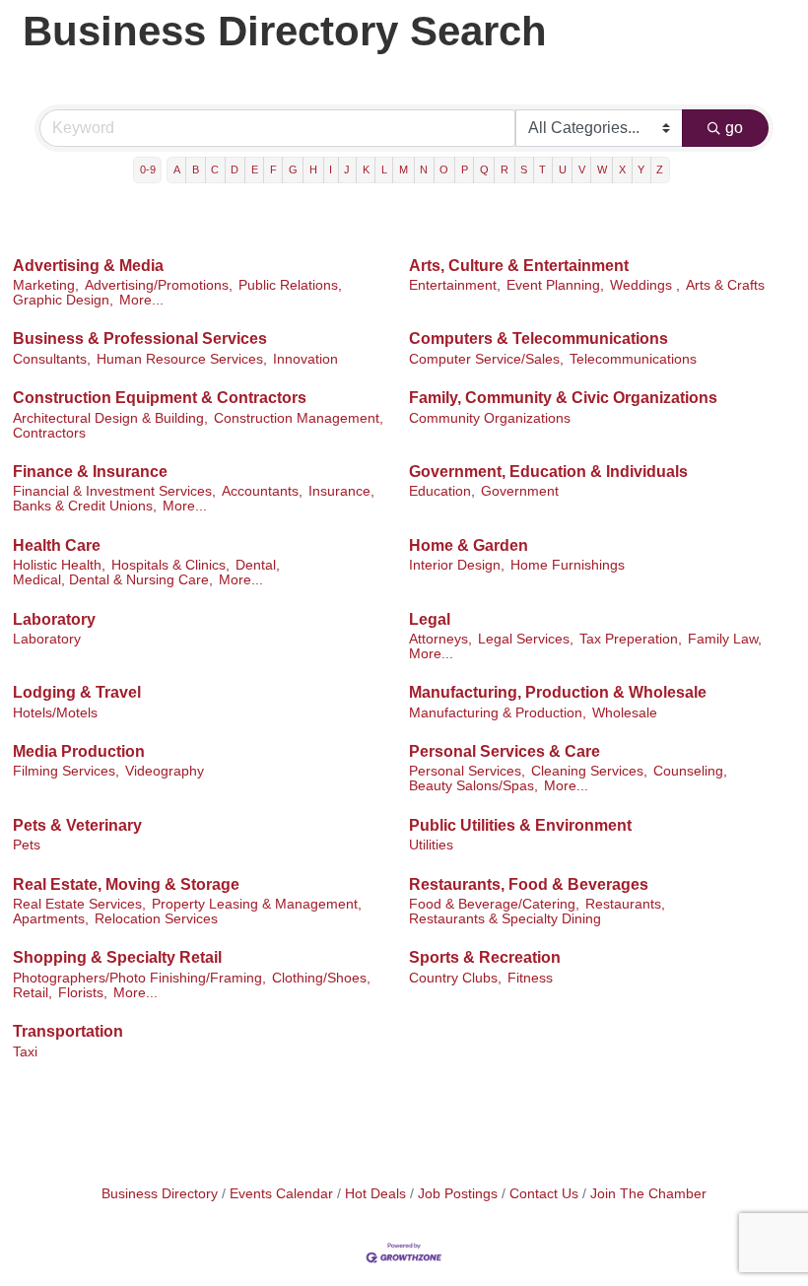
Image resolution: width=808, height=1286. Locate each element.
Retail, (32, 992)
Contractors (49, 433)
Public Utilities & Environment (520, 825)
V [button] (581, 169)
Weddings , (645, 285)
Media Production (79, 751)
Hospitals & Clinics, (170, 565)
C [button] (215, 169)
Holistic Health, (59, 565)
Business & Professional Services (140, 338)
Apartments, (51, 919)
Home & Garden (468, 545)
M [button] (403, 169)
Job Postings (458, 1193)
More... (141, 300)
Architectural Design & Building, (110, 418)
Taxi (25, 1052)
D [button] (234, 169)
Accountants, (262, 491)
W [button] (602, 169)
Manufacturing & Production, (497, 713)
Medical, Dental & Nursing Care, (113, 580)
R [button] (504, 169)
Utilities (431, 845)
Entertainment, (455, 285)
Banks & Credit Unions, (85, 506)
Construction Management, (298, 418)
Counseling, (690, 771)
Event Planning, (555, 285)
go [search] (734, 127)
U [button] (563, 169)
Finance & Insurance (90, 471)
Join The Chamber (648, 1193)
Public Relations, (290, 285)
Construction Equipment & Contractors (159, 397)
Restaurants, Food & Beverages (528, 884)
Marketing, (46, 285)
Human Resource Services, (182, 359)
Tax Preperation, (630, 639)
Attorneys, (440, 639)
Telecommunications (633, 359)
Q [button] (484, 169)
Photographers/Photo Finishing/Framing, (139, 978)
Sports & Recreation (485, 957)
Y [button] (641, 169)
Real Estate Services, (79, 904)
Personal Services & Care (504, 751)
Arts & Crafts (725, 285)
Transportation (68, 1031)
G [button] (293, 169)
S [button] (523, 169)
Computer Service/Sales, (486, 359)
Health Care (57, 545)
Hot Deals (375, 1193)
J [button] (347, 169)
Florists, (82, 992)
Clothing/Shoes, (321, 978)
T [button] (542, 169)
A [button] (176, 169)
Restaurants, (625, 904)
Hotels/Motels (55, 713)
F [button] (273, 169)
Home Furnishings (567, 565)
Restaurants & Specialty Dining (505, 919)
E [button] (254, 169)
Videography (164, 771)
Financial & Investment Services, (114, 491)
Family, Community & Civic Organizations (563, 397)
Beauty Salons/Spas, (473, 785)
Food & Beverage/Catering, (494, 904)
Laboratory (54, 619)
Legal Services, (525, 639)
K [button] (366, 169)
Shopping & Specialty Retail (117, 957)
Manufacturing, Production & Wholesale (558, 692)
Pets (26, 845)
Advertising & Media (88, 265)
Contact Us (543, 1193)
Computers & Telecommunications (538, 338)
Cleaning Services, (589, 771)
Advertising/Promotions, (159, 285)
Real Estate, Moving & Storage (126, 884)
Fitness (530, 978)
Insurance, (341, 491)
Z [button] (659, 169)
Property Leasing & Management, (257, 904)
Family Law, (725, 639)
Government (520, 491)
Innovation (305, 359)
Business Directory (159, 1193)
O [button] (443, 169)
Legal (429, 619)
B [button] (195, 169)
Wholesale (624, 713)
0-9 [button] (148, 169)
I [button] (330, 169)
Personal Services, (467, 771)
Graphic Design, (63, 300)
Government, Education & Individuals (548, 471)
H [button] (313, 169)
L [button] (384, 169)
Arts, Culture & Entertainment (519, 265)
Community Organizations (490, 418)
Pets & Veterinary (77, 825)
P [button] (464, 169)
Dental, (258, 565)
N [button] (424, 169)
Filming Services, (66, 771)
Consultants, (52, 359)
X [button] (622, 169)
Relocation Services (156, 919)
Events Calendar (281, 1193)
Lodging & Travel (77, 692)
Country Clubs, (455, 978)
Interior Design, (457, 565)
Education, (442, 491)
